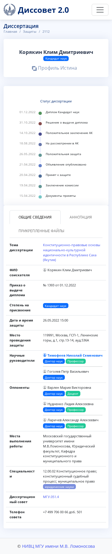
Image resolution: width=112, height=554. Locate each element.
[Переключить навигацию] (100, 10)
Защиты (29, 31)
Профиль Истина (57, 68)
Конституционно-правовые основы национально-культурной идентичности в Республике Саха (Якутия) (71, 252)
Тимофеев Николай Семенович (74, 355)
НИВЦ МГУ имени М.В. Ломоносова (58, 546)
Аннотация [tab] (81, 217)
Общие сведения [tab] (35, 217)
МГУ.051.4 (51, 496)
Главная (10, 31)
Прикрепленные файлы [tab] (41, 230)
